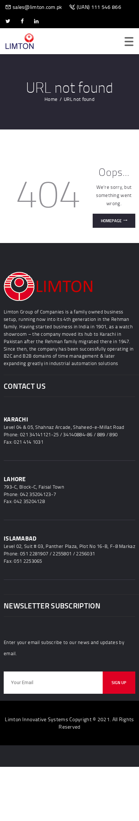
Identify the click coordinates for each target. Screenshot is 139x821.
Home (50, 99)
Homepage (111, 221)
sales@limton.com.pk (37, 6)
